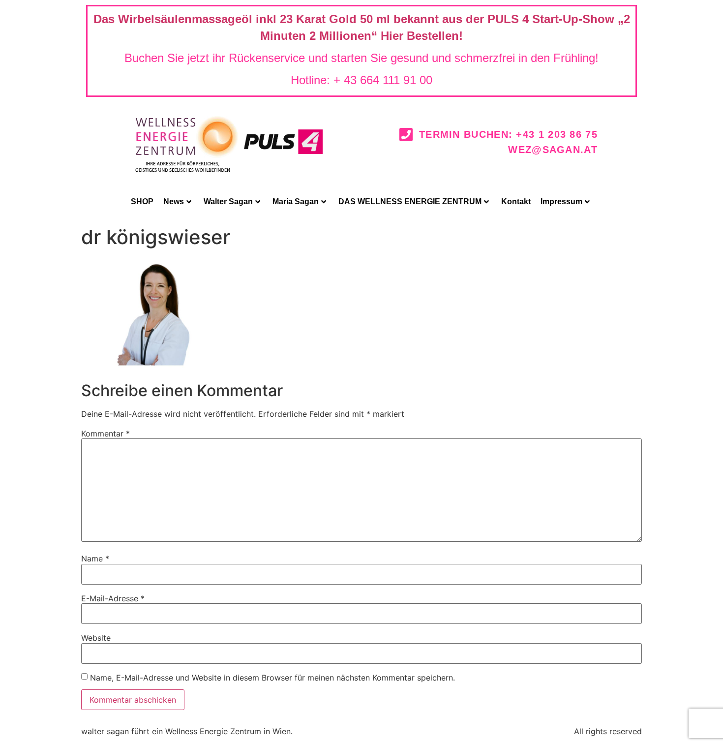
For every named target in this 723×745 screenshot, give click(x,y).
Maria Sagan (295, 201)
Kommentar (105, 433)
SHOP (142, 201)
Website (96, 638)
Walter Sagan (228, 201)
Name (95, 558)
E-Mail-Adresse (113, 598)
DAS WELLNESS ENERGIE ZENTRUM (410, 201)
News (173, 201)
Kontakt (516, 201)
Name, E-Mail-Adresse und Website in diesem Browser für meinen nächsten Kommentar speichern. (272, 678)
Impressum (561, 201)
